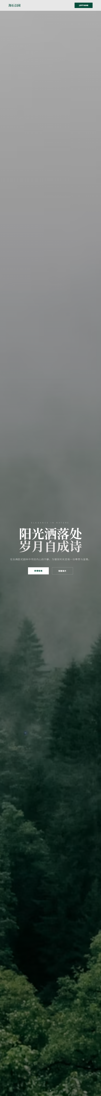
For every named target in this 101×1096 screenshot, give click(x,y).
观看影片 (62, 571)
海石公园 (14, 5)
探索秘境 (38, 570)
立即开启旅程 (83, 5)
